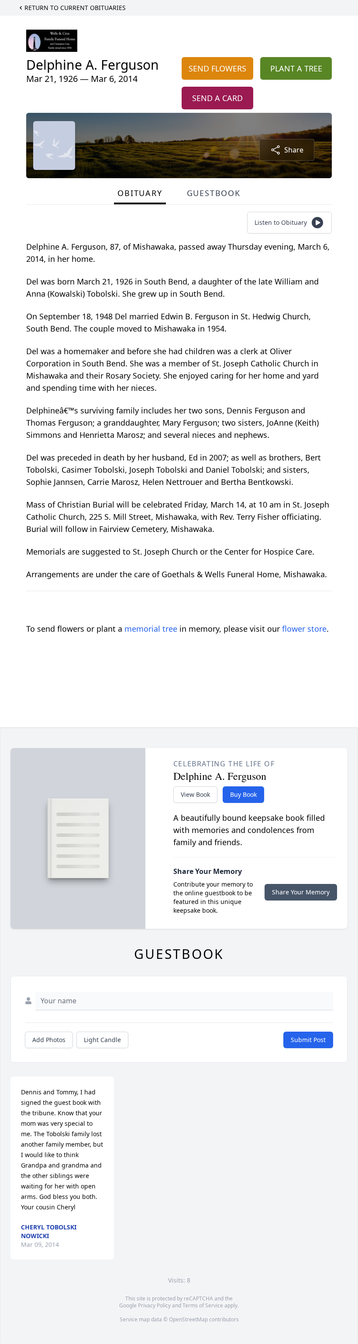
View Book (195, 794)
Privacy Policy (154, 1305)
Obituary (139, 193)
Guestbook (214, 193)
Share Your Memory (301, 892)
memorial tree (150, 628)
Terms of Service (202, 1305)
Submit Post (308, 1040)
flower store (304, 628)
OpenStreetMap (188, 1319)
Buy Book (243, 794)
